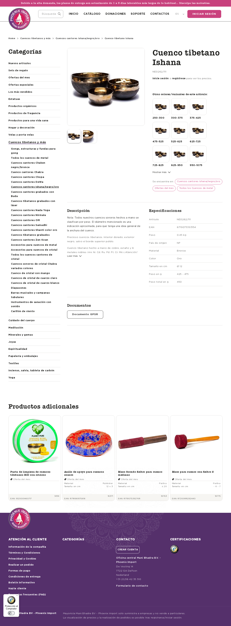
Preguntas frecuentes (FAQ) (27, 595)
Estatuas (14, 99)
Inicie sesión (161, 78)
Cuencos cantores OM (25, 220)
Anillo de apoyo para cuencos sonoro (84, 473)
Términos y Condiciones (24, 553)
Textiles (13, 363)
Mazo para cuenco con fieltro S (193, 471)
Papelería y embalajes (23, 356)
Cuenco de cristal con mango (30, 273)
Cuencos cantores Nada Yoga (30, 210)
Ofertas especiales (20, 85)
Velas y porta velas (21, 135)
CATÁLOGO (92, 14)
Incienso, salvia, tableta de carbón (31, 370)
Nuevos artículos (19, 63)
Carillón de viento (23, 311)
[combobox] (50, 14)
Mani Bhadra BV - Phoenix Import (33, 613)
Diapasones (18, 288)
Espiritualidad (17, 349)
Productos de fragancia (24, 113)
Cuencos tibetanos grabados (30, 235)
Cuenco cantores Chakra (27, 172)
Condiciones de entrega (24, 577)
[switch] (11, 613)
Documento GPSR (85, 314)
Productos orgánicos (22, 106)
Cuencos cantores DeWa (27, 182)
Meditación (15, 328)
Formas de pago (19, 571)
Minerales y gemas (20, 335)
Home (11, 38)
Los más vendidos (20, 92)
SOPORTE (138, 14)
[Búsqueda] (59, 14)
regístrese (179, 78)
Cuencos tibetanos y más (35, 38)
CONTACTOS (159, 14)
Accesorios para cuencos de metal (34, 245)
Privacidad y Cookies (22, 559)
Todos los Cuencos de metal (196, 188)
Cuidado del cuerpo (21, 320)
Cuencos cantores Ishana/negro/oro (78, 38)
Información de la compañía (27, 547)
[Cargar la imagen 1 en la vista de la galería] (74, 136)
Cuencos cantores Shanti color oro (34, 230)
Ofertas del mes (19, 77)
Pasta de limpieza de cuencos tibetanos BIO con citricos (30, 473)
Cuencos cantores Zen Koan (29, 240)
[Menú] (17, 596)
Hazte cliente (17, 588)
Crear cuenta (128, 549)
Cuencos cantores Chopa (27, 177)
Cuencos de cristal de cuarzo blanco (35, 283)
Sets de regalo (18, 70)
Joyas (12, 342)
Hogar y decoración (21, 128)
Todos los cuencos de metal (29, 158)
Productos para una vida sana (28, 120)
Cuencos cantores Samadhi (29, 225)
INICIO (73, 14)
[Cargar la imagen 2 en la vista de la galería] (90, 136)
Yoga (11, 378)
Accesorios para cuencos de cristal (34, 250)
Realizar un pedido (21, 565)
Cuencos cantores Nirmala (28, 215)
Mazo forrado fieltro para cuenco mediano (140, 473)
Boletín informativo (21, 582)
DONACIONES (116, 14)
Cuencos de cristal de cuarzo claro (34, 278)
